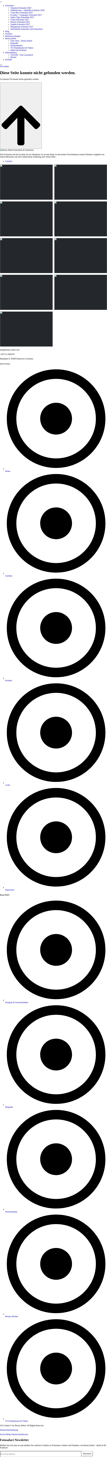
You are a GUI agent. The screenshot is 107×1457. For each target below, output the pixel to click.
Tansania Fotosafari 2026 (20, 8)
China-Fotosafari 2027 (19, 20)
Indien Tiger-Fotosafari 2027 (22, 17)
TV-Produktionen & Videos (21, 48)
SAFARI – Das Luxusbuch (21, 55)
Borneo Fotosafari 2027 (20, 22)
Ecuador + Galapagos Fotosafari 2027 (26, 15)
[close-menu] (1, 64)
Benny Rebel (10, 38)
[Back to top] (21, 115)
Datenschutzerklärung (9, 1430)
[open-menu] (1, 1)
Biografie (14, 43)
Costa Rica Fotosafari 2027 (21, 12)
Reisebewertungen (12, 36)
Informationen (11, 52)
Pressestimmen (16, 45)
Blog (7, 31)
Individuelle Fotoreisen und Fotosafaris (26, 29)
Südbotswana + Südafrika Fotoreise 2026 (27, 10)
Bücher (13, 57)
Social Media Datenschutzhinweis (14, 1434)
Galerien (8, 34)
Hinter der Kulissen (18, 50)
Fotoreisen (9, 5)
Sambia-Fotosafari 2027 (20, 24)
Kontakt (8, 59)
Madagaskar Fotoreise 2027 (21, 27)
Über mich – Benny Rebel (21, 41)
